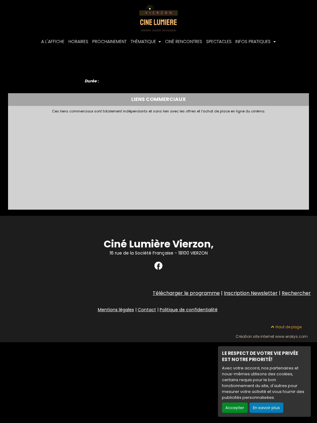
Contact (147, 310)
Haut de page (288, 326)
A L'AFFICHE (52, 41)
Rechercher (296, 293)
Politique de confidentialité (189, 310)
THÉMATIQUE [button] (144, 41)
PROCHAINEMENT (109, 41)
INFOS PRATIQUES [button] (253, 41)
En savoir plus (266, 407)
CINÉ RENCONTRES (183, 41)
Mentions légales (116, 310)
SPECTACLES (219, 41)
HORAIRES (78, 41)
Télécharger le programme (186, 293)
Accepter (234, 407)
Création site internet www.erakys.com (272, 336)
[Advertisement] (158, 159)
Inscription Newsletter (251, 293)
